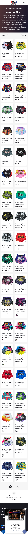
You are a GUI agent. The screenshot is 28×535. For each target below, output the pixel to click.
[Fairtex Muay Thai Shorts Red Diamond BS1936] (7, 374)
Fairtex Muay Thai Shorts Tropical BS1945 (6, 268)
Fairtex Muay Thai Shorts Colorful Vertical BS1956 (6, 97)
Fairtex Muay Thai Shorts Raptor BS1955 (6, 204)
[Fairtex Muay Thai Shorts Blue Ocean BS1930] (7, 466)
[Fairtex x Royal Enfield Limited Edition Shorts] (7, 45)
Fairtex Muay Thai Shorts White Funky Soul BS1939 (20, 335)
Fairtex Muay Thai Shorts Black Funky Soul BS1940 (7, 335)
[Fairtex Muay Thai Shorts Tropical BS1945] (7, 259)
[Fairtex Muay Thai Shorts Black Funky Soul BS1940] (7, 326)
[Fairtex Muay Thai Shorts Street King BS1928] (21, 396)
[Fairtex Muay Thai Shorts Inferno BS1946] (21, 237)
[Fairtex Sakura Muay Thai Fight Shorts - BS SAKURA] (21, 173)
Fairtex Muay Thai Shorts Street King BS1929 (6, 405)
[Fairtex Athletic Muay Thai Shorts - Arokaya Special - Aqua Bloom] (7, 152)
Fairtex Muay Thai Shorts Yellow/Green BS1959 (20, 54)
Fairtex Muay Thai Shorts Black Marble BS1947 (7, 225)
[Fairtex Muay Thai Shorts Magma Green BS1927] (21, 466)
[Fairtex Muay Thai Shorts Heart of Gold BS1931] (21, 441)
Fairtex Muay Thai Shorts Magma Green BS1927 (20, 475)
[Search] (24, 2)
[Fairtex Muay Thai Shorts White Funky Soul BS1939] (21, 326)
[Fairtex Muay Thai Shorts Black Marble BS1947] (7, 216)
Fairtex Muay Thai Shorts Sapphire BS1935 (19, 384)
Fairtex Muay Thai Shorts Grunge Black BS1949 (20, 225)
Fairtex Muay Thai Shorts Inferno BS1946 (19, 247)
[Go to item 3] (15, 499)
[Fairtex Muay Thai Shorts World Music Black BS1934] (21, 417)
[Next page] (17, 486)
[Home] (6, 8)
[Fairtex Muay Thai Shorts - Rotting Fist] (21, 88)
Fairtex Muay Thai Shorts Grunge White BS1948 (7, 247)
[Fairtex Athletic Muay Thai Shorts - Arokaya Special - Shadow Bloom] (21, 152)
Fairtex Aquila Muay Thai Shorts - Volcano (7, 140)
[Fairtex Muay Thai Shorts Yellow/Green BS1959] (21, 45)
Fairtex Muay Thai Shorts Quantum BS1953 (19, 204)
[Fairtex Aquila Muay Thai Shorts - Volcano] (7, 131)
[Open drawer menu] (2, 2)
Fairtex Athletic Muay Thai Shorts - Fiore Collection (20, 140)
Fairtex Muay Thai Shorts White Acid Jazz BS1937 (20, 359)
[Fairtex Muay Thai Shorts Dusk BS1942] (21, 280)
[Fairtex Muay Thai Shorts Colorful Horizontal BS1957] (21, 67)
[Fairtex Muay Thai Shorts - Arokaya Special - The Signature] (7, 173)
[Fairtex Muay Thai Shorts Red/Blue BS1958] (7, 67)
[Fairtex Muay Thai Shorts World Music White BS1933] (7, 441)
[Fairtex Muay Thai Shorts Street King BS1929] (7, 396)
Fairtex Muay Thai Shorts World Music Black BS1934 (20, 426)
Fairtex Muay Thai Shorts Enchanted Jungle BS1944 (20, 268)
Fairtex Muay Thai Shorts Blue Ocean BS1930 (6, 475)
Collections (11, 8)
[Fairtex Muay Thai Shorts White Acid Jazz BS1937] (21, 350)
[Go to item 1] (13, 499)
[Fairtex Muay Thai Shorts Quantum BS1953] (21, 195)
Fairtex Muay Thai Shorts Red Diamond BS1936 (7, 384)
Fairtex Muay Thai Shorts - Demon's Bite (19, 119)
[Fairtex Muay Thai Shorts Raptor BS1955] (7, 195)
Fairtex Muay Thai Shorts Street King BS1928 (20, 405)
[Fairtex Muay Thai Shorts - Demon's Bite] (21, 109)
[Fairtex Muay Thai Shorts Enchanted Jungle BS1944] (21, 259)
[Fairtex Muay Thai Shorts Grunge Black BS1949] (21, 216)
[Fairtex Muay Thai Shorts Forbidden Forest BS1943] (7, 280)
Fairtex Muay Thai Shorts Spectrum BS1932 (6, 426)
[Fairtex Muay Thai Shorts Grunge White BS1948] (7, 237)
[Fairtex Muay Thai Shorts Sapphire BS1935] (21, 374)
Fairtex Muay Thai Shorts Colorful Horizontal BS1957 (20, 76)
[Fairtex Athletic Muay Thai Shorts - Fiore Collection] (21, 131)
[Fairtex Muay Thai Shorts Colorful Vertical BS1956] (7, 88)
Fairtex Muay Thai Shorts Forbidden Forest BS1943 (6, 289)
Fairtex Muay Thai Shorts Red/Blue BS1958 (6, 76)
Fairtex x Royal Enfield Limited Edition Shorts (5, 54)
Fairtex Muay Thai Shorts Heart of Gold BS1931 (20, 451)
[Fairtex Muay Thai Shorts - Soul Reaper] (7, 109)
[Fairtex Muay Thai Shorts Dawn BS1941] (7, 301)
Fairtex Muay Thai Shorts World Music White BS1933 (7, 451)
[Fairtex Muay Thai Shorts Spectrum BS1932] (7, 417)
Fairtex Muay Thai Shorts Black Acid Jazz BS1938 (6, 359)
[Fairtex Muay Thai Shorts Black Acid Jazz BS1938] (7, 350)
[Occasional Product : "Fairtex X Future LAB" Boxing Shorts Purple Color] (21, 301)
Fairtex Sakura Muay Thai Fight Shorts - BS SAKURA (20, 183)
